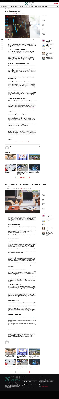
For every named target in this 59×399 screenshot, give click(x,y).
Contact (56, 0)
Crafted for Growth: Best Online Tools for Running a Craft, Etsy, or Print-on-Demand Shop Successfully (22, 173)
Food (42, 29)
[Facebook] (2, 42)
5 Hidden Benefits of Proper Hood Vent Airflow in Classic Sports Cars (49, 58)
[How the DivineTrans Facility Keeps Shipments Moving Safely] (10, 157)
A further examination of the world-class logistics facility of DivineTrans (34, 162)
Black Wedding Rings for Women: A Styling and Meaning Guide (49, 41)
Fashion (39, 6)
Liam (8, 13)
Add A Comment (22, 177)
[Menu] (57, 6)
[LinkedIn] (2, 45)
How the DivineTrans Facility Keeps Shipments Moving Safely (10, 161)
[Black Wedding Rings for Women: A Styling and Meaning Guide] (43, 40)
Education (25, 6)
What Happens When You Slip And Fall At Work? (11, 0)
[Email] (2, 49)
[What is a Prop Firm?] (22, 26)
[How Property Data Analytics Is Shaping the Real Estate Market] (34, 167)
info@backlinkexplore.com (44, 386)
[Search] (56, 6)
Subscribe (55, 3)
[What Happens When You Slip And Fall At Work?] (43, 45)
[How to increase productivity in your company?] (10, 167)
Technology (16, 6)
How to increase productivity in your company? (10, 172)
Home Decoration (44, 30)
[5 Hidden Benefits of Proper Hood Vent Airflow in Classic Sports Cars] (43, 58)
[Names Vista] (29, 3)
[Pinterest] (2, 47)
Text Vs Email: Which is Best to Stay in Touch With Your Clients (20, 141)
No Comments (18, 13)
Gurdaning (43, 34)
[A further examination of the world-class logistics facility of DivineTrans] (34, 157)
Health (32, 6)
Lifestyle (36, 6)
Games (43, 6)
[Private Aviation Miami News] (43, 49)
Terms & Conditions (48, 0)
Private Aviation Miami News (49, 48)
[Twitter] (2, 43)
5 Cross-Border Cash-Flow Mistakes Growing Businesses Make (22, 162)
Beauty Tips (43, 33)
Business (12, 6)
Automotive (21, 6)
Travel (29, 6)
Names (46, 6)
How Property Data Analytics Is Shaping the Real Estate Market (34, 172)
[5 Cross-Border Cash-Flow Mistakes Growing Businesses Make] (22, 157)
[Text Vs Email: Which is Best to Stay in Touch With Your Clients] (22, 201)
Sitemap (53, 0)
